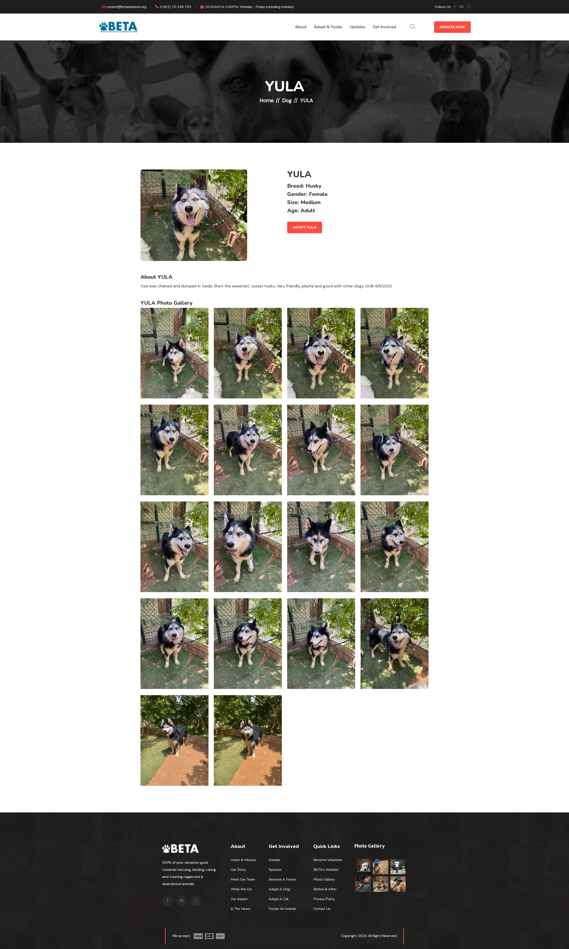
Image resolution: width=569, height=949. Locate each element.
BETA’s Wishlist (326, 869)
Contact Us (322, 908)
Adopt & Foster (328, 27)
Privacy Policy (324, 899)
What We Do (241, 889)
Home (267, 100)
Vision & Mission (243, 859)
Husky (313, 185)
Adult (308, 210)
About (301, 27)
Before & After (325, 889)
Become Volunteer (327, 859)
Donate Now (452, 27)
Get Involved (384, 27)
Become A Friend (282, 879)
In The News (240, 908)
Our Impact (239, 899)
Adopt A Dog (279, 889)
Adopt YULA (305, 227)
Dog (287, 100)
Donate (274, 859)
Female (318, 194)
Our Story (238, 869)
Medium (311, 202)
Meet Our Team (243, 879)
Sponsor (275, 869)
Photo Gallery (324, 879)
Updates (357, 27)
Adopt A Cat (279, 899)
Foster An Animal (282, 908)
